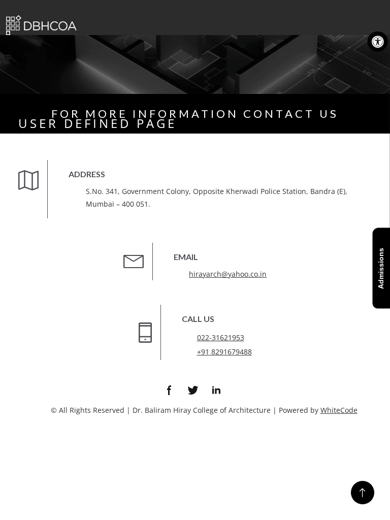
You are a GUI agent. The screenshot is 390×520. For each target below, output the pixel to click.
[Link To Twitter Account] (193, 390)
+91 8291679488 (224, 351)
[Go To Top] (362, 492)
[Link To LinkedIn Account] (216, 390)
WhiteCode (339, 410)
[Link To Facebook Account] (169, 390)
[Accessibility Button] (378, 41)
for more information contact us (195, 113)
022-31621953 (220, 337)
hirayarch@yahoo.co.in (228, 274)
